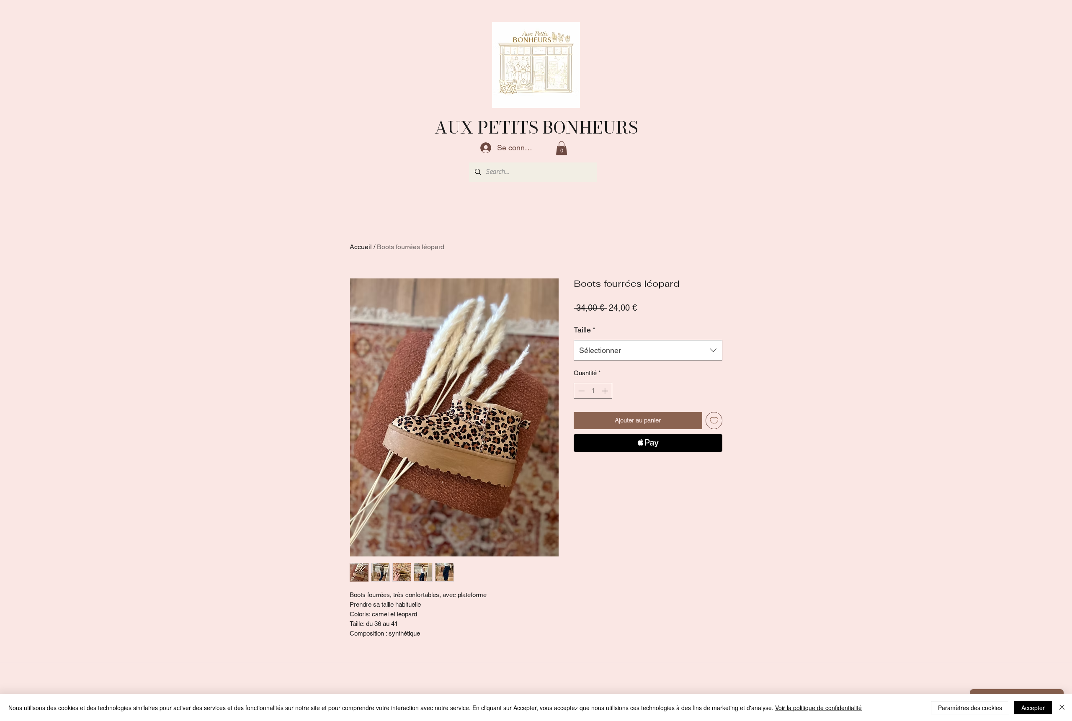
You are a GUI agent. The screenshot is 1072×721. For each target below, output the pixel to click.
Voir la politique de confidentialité (818, 707)
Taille (584, 329)
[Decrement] (580, 391)
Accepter (1033, 707)
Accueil (361, 247)
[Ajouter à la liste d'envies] (714, 420)
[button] (561, 148)
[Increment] (605, 391)
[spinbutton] (593, 391)
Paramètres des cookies (970, 707)
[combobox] (648, 350)
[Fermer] (1062, 707)
